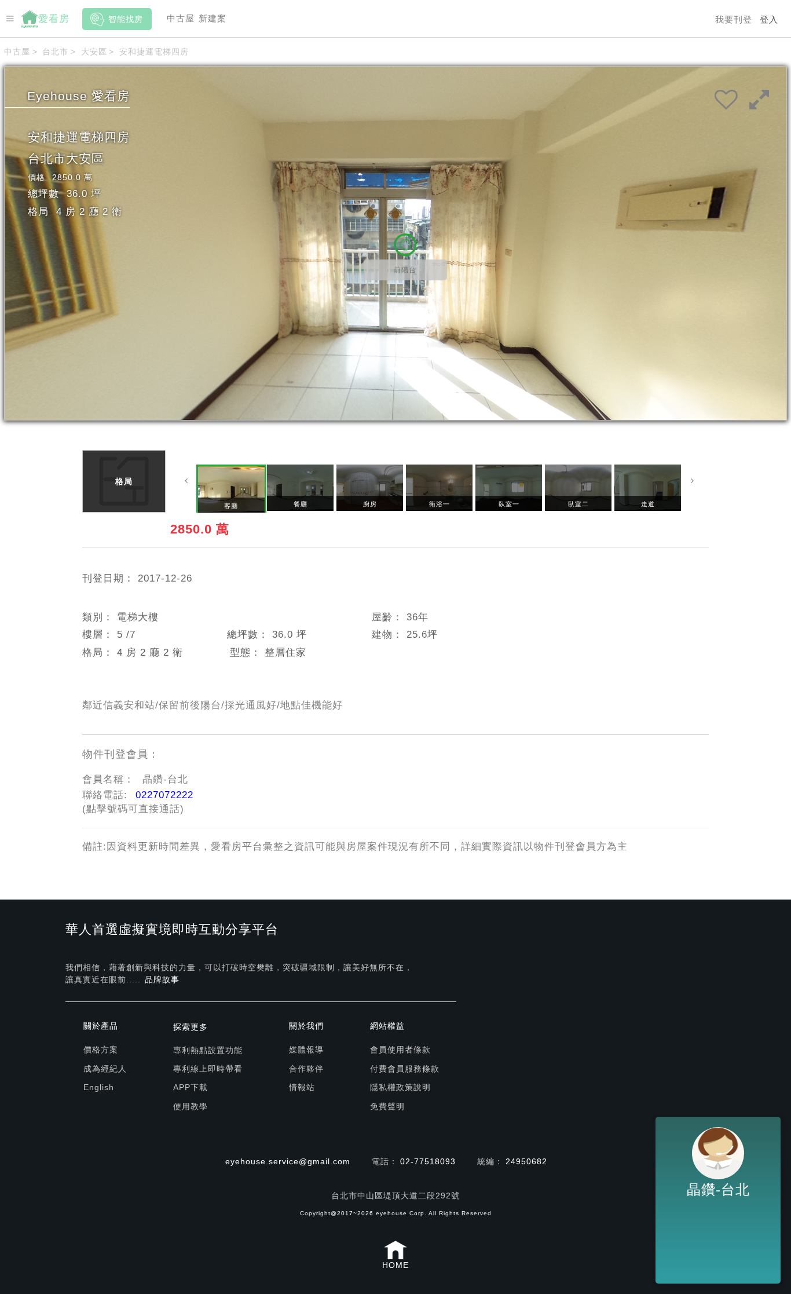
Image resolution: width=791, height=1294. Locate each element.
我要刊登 (733, 19)
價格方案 (100, 1049)
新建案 (212, 18)
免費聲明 (387, 1106)
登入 (769, 19)
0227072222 (164, 794)
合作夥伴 (306, 1068)
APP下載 (190, 1087)
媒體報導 (306, 1049)
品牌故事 (162, 979)
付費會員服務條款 (405, 1068)
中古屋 (181, 18)
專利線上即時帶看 (208, 1068)
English (98, 1087)
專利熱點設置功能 (208, 1050)
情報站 (302, 1087)
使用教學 (190, 1106)
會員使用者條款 (400, 1049)
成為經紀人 (105, 1068)
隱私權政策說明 (400, 1087)
